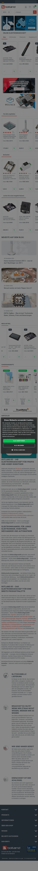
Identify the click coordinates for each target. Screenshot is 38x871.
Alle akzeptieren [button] (19, 440)
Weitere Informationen (8, 436)
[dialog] (19, 435)
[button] (19, 450)
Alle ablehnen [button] (19, 445)
